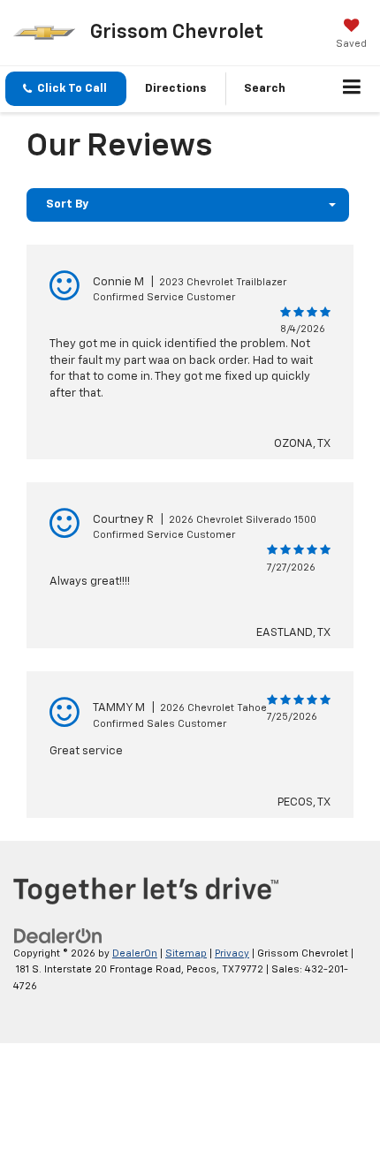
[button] (65, 89)
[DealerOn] (58, 936)
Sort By (67, 204)
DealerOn (134, 953)
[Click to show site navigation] (352, 89)
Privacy (232, 953)
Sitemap (186, 953)
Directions (176, 89)
